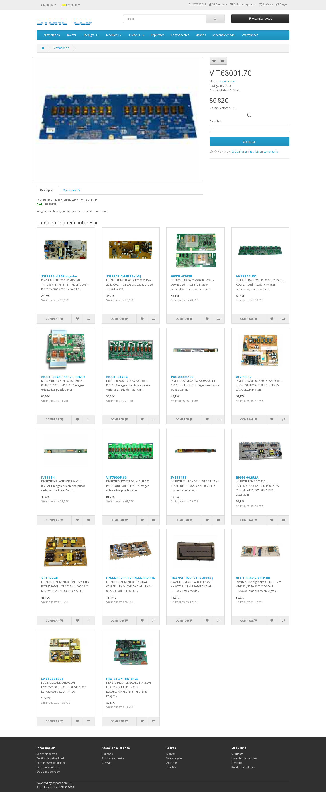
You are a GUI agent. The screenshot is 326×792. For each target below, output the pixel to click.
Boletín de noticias (243, 767)
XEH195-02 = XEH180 (253, 578)
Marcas (170, 754)
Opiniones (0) (71, 190)
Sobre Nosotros (47, 754)
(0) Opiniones (239, 151)
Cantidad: (216, 121)
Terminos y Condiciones (52, 763)
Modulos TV (113, 35)
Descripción (47, 190)
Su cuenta (237, 754)
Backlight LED (91, 35)
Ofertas (171, 767)
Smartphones (249, 35)
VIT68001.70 (61, 48)
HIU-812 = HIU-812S (122, 678)
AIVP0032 (243, 376)
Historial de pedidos (244, 758)
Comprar (249, 141)
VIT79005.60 (116, 477)
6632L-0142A (117, 376)
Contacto (107, 754)
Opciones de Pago (48, 772)
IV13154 (48, 477)
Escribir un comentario (264, 151)
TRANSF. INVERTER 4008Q (192, 578)
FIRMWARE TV (136, 35)
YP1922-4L (50, 578)
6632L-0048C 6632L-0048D (63, 376)
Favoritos (237, 763)
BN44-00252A (247, 477)
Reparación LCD (62, 783)
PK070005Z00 (182, 376)
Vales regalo (174, 758)
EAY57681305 (52, 678)
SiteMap (107, 763)
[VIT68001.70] (117, 119)
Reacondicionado (223, 35)
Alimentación (51, 35)
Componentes (180, 35)
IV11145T (179, 477)
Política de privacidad (50, 758)
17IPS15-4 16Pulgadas (59, 276)
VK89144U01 (246, 276)
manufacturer (227, 81)
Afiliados (171, 763)
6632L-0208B (181, 276)
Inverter (71, 35)
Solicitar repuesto (113, 758)
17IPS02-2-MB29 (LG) (123, 276)
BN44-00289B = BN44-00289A (130, 578)
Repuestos (157, 35)
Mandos (201, 35)
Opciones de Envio (48, 767)
